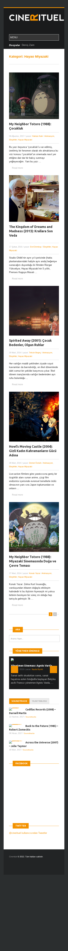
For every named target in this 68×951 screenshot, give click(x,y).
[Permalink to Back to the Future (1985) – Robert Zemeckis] (17, 725)
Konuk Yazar (34, 573)
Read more (17, 168)
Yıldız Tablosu (39, 701)
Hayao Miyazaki (25, 140)
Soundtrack (19, 701)
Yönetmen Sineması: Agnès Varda (31, 665)
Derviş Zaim (28, 45)
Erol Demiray (36, 247)
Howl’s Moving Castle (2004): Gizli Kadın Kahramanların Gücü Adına (32, 451)
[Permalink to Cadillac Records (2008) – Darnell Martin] (17, 709)
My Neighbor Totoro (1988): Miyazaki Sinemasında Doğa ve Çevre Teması (32, 561)
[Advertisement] (34, 916)
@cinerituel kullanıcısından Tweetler (28, 833)
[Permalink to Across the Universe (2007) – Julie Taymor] (17, 742)
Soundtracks (31, 717)
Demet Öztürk (35, 463)
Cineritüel (13, 857)
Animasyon (49, 136)
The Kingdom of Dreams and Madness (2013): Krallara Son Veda (31, 231)
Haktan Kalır (37, 136)
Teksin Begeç (35, 352)
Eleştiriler (13, 140)
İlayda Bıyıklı (37, 669)
